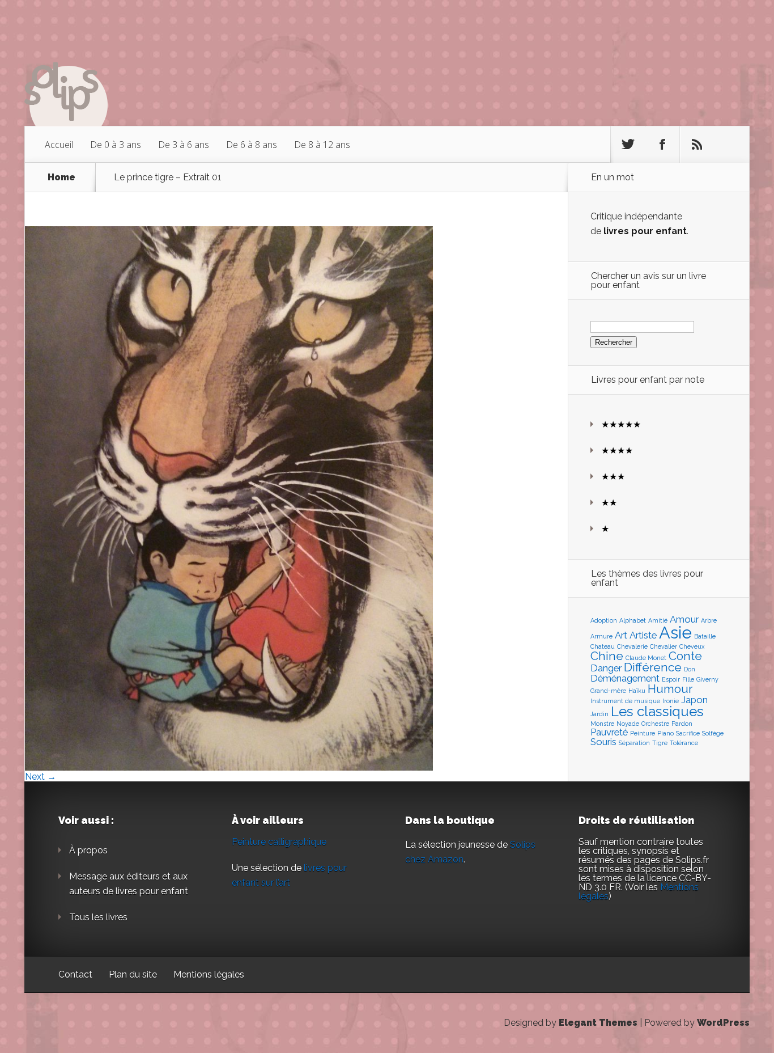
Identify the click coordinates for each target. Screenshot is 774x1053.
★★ (609, 502)
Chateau (602, 646)
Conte (685, 656)
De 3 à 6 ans (183, 144)
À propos (88, 850)
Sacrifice (688, 733)
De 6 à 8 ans (251, 144)
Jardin (599, 714)
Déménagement (625, 678)
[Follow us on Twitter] (628, 144)
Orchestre (655, 723)
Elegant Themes (598, 1022)
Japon (694, 699)
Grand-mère (608, 690)
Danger (606, 668)
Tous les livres (98, 917)
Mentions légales (208, 974)
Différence (653, 667)
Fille (688, 679)
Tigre (659, 742)
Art (621, 635)
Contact (75, 974)
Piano (665, 733)
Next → (40, 776)
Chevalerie (632, 646)
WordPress (723, 1022)
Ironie (670, 700)
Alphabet (632, 620)
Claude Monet (646, 657)
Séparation (634, 742)
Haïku (636, 690)
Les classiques (657, 711)
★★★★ (617, 450)
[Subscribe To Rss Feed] (697, 144)
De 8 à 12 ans (322, 144)
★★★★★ (621, 424)
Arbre (709, 620)
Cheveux (691, 646)
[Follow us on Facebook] (662, 144)
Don (689, 669)
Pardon (681, 723)
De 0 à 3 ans (115, 144)
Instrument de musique (625, 700)
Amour (684, 619)
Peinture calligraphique (279, 841)
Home (61, 177)
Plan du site (133, 974)
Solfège (713, 733)
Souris (603, 741)
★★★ (613, 476)
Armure (601, 636)
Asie (675, 632)
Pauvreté (609, 732)
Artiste (643, 635)
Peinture (642, 733)
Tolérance (684, 742)
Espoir (671, 679)
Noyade (627, 723)
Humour (670, 689)
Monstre (602, 723)
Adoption (603, 620)
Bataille (705, 636)
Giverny (707, 679)
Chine (606, 656)
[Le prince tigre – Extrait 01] (229, 767)
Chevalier (663, 646)
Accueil (59, 144)
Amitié (657, 620)
